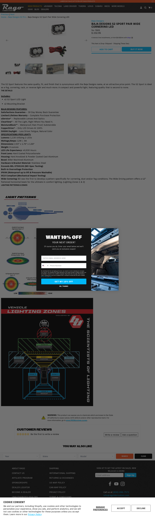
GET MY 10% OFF (64, 281)
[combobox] (45, 265)
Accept (121, 508)
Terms (50, 276)
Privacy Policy (35, 514)
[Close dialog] (116, 231)
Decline (141, 508)
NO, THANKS (63, 286)
